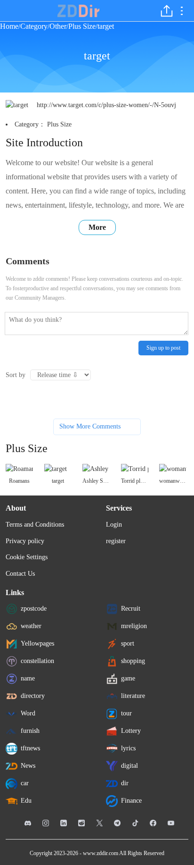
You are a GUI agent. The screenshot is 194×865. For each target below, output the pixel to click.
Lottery (131, 730)
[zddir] (78, 10)
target (105, 26)
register (116, 541)
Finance (131, 800)
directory (33, 695)
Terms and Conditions (35, 524)
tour (126, 713)
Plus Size (82, 26)
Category (34, 26)
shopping (133, 660)
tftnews (30, 748)
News (28, 765)
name (28, 678)
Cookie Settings (27, 557)
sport (127, 643)
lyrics (128, 748)
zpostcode (34, 608)
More (97, 227)
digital (129, 765)
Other (57, 26)
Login (114, 524)
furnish (30, 730)
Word (28, 713)
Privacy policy (25, 541)
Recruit (130, 608)
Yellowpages (37, 643)
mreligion (134, 626)
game (128, 678)
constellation (37, 660)
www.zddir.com (100, 853)
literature (133, 695)
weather (31, 626)
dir (125, 783)
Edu (26, 800)
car (25, 783)
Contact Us (20, 573)
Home (9, 26)
